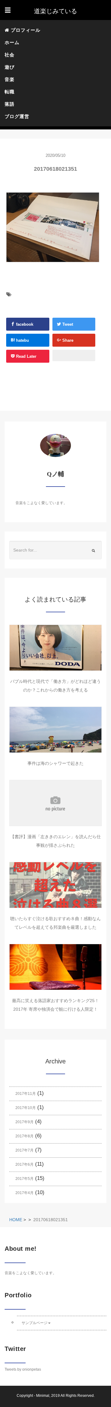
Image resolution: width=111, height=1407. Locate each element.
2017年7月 (24, 1150)
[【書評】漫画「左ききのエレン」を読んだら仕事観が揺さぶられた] (55, 803)
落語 (9, 104)
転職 (9, 91)
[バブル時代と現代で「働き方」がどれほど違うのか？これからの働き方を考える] (55, 648)
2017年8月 (24, 1136)
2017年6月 (24, 1164)
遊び (9, 67)
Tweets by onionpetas (23, 1369)
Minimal (42, 1395)
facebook (24, 324)
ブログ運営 (17, 116)
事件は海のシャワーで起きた (55, 763)
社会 (9, 54)
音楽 (9, 79)
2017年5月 (24, 1179)
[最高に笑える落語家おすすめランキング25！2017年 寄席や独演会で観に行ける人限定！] (55, 967)
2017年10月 (25, 1108)
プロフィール (24, 30)
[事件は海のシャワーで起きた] (55, 730)
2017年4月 (24, 1193)
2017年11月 (25, 1093)
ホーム (12, 42)
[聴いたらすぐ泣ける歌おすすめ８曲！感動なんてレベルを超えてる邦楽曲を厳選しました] (55, 885)
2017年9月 (24, 1122)
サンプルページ (34, 1323)
